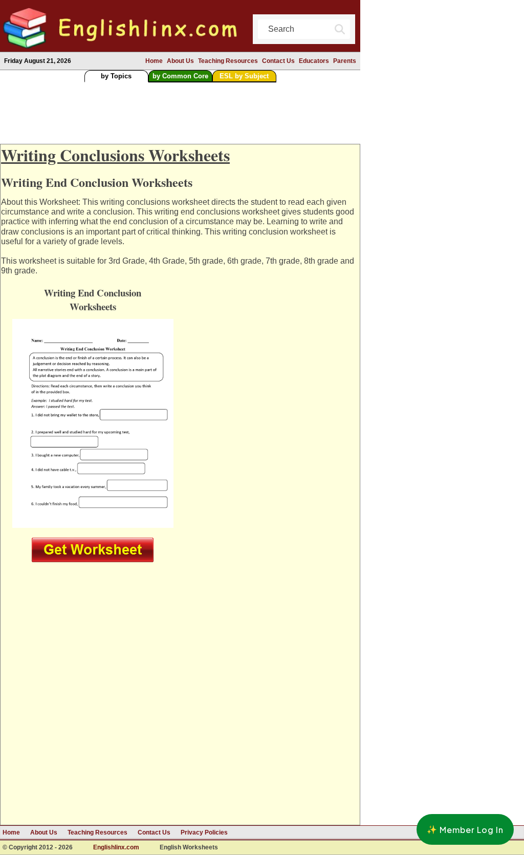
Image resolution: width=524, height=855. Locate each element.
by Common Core (180, 76)
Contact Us (278, 61)
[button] (465, 829)
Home (154, 61)
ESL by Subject (244, 76)
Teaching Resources (228, 61)
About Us (180, 61)
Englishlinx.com (116, 847)
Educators (314, 61)
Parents (344, 61)
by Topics (116, 76)
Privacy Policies (204, 832)
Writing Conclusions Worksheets (115, 155)
